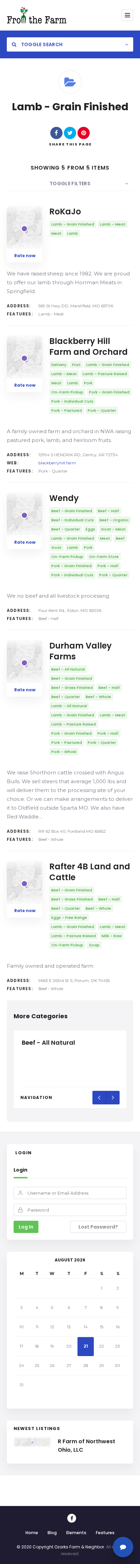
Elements (76, 1533)
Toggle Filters (70, 183)
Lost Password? (98, 1226)
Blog (52, 1533)
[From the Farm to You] (37, 15)
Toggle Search (41, 44)
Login (21, 1169)
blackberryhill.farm (57, 462)
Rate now (24, 255)
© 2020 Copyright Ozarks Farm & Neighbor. (61, 1547)
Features (105, 1533)
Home (31, 1533)
